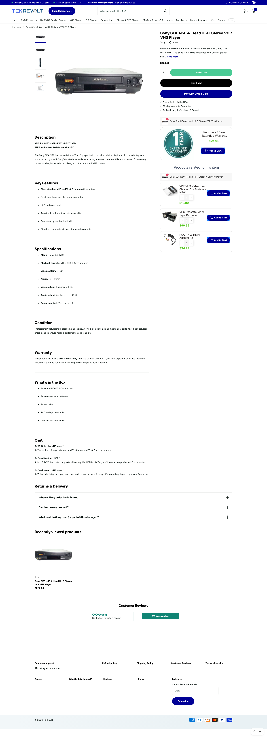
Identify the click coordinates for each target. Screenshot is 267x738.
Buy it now (196, 83)
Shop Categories (61, 11)
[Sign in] (245, 11)
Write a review (160, 616)
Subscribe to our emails (184, 684)
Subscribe (183, 701)
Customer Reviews (181, 663)
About (141, 679)
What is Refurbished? (80, 679)
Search (38, 679)
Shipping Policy (145, 663)
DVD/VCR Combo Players (53, 20)
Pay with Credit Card (196, 93)
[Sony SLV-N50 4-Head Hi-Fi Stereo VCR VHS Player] (53, 555)
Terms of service (214, 663)
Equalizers (181, 20)
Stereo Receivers (198, 20)
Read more (172, 56)
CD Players (91, 20)
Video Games (218, 20)
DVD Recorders (29, 20)
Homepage (16, 27)
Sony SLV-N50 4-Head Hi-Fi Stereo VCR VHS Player (53, 583)
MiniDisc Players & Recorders (157, 20)
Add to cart (201, 72)
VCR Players (76, 20)
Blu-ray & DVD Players (128, 20)
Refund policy (109, 663)
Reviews (107, 679)
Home (14, 20)
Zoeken (165, 11)
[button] (167, 69)
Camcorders (107, 20)
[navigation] (40, 37)
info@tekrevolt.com (49, 668)
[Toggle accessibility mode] (254, 3)
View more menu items (231, 20)
